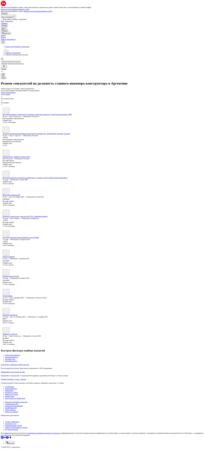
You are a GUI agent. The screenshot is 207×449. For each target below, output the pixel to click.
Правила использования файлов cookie (38, 11)
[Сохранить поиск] (3, 75)
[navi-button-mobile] (3, 42)
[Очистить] (4, 66)
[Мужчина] (6, 110)
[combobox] (11, 62)
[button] (3, 35)
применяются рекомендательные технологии (43, 433)
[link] (4, 30)
